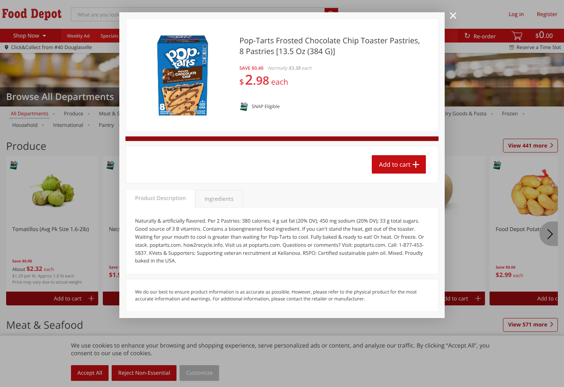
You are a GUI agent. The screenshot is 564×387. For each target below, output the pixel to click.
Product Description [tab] (160, 198)
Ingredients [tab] (218, 199)
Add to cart (395, 164)
